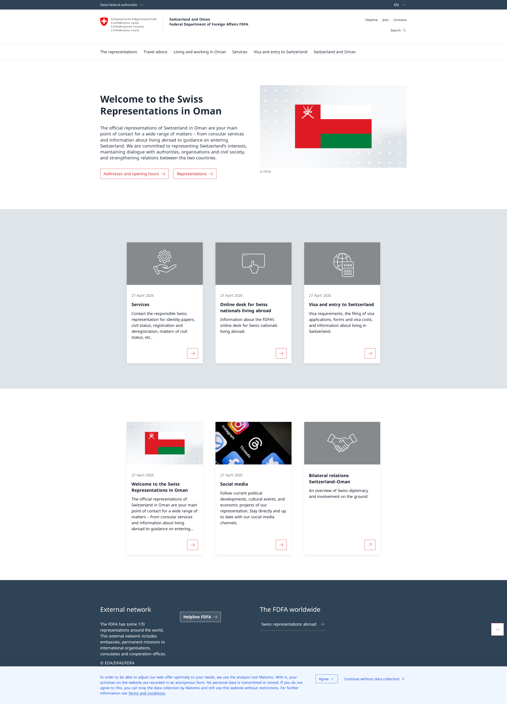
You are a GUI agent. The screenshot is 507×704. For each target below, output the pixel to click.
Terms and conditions (146, 693)
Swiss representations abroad (288, 624)
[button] (118, 52)
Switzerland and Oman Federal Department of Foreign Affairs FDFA (208, 22)
